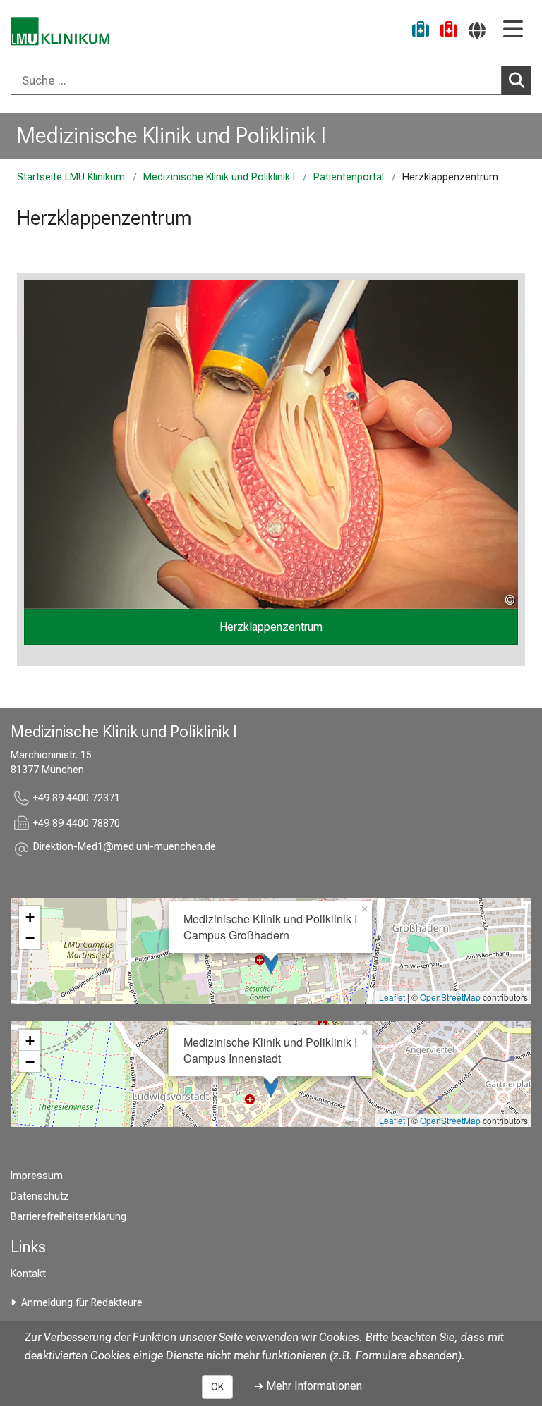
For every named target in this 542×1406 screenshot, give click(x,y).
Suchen (516, 80)
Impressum (37, 1176)
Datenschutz (40, 1196)
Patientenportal (348, 177)
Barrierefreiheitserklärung (68, 1217)
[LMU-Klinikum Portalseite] (60, 31)
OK (217, 1387)
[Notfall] (448, 31)
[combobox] (271, 80)
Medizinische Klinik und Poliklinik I (171, 135)
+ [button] (30, 917)
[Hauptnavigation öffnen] (513, 30)
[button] (124, 849)
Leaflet (392, 997)
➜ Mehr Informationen (308, 1386)
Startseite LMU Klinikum (71, 177)
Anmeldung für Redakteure (82, 1303)
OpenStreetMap (450, 997)
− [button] (30, 938)
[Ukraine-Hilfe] (420, 31)
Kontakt (28, 1274)
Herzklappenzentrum (271, 627)
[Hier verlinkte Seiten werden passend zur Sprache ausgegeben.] (477, 30)
